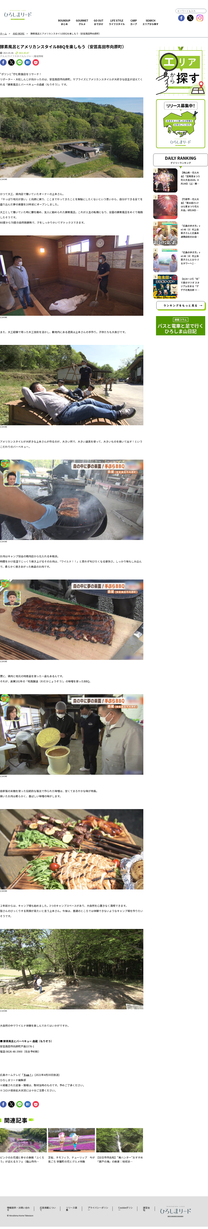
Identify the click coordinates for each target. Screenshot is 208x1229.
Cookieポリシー (125, 1208)
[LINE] (19, 62)
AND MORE (19, 33)
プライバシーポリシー (98, 1208)
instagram (200, 18)
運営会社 (146, 1208)
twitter (190, 18)
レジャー (28, 56)
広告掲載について (48, 1208)
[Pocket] (35, 62)
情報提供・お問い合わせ (18, 1208)
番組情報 (38, 56)
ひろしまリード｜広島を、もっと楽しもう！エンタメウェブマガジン (18, 15)
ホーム (3, 33)
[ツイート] (11, 62)
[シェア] (3, 62)
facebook (181, 18)
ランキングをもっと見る (180, 305)
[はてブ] (27, 62)
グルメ (3, 56)
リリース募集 (71, 1208)
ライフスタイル (16, 56)
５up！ (27, 1075)
